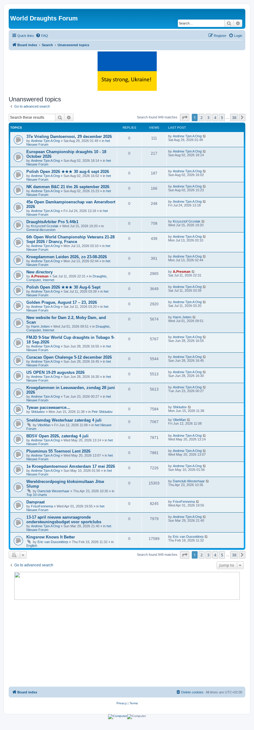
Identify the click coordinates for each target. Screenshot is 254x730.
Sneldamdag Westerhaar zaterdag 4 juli (64, 420)
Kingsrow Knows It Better (50, 537)
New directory (39, 272)
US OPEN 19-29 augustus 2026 (55, 372)
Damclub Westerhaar (53, 491)
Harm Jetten (40, 326)
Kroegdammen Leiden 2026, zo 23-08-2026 (66, 256)
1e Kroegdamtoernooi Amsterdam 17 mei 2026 (70, 466)
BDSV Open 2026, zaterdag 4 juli (57, 436)
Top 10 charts (36, 495)
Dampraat (35, 502)
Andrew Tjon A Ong (45, 141)
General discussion (40, 230)
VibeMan (43, 425)
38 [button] (234, 117)
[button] (184, 117)
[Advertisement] (127, 643)
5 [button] (222, 117)
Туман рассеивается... (48, 407)
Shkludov (38, 412)
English (31, 545)
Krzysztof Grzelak (45, 226)
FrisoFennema (42, 506)
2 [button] (201, 117)
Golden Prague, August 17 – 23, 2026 (61, 302)
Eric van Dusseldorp (52, 542)
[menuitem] (42, 35)
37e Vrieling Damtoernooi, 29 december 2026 (69, 136)
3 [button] (208, 117)
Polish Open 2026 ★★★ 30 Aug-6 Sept (63, 287)
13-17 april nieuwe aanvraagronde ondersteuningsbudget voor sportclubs (63, 519)
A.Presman (40, 276)
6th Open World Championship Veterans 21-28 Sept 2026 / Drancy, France (70, 239)
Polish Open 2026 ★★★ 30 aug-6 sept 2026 (67, 171)
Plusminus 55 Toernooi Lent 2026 (58, 451)
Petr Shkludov (102, 412)
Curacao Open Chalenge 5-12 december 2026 (69, 357)
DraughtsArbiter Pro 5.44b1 (52, 221)
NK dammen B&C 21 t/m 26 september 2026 (67, 186)
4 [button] (215, 117)
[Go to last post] (205, 136)
